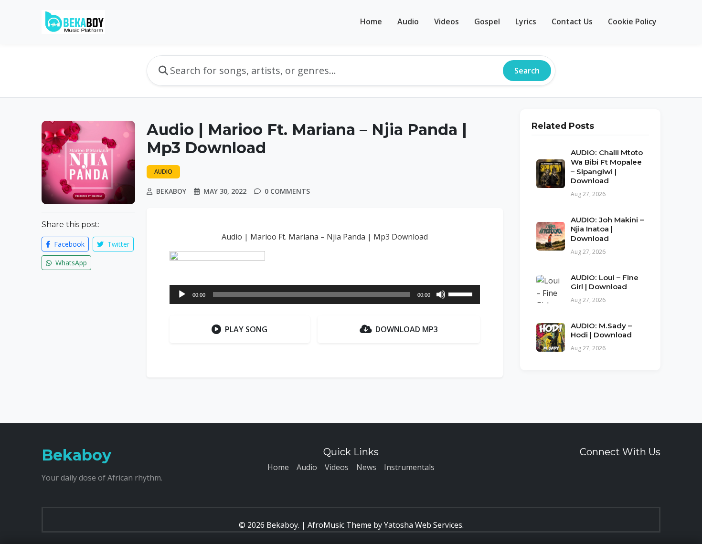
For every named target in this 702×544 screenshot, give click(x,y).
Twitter (117, 244)
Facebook (68, 244)
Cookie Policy (632, 21)
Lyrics (525, 21)
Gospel (487, 21)
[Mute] (441, 294)
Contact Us (572, 21)
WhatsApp (70, 262)
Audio (408, 21)
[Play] (182, 294)
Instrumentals (409, 467)
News (366, 467)
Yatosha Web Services (423, 525)
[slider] (461, 293)
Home (371, 21)
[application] (325, 294)
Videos (446, 21)
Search (527, 70)
